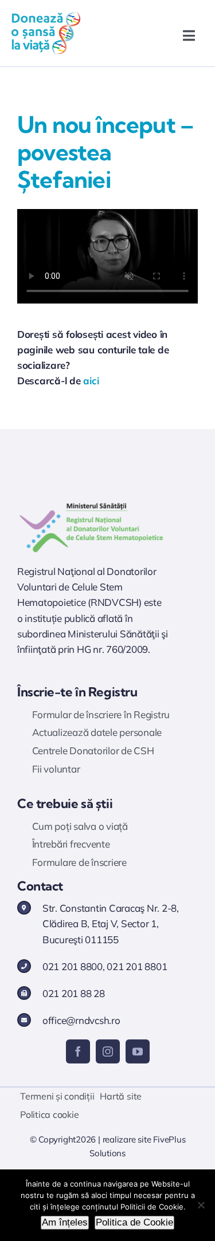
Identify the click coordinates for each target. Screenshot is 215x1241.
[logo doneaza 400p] (45, 16)
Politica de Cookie (134, 1222)
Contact (40, 886)
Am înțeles (65, 1222)
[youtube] (138, 1051)
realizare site (127, 1139)
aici (91, 381)
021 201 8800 (72, 966)
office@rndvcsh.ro (81, 1020)
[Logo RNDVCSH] (91, 503)
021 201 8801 (137, 966)
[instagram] (108, 1051)
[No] (200, 1205)
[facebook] (78, 1051)
